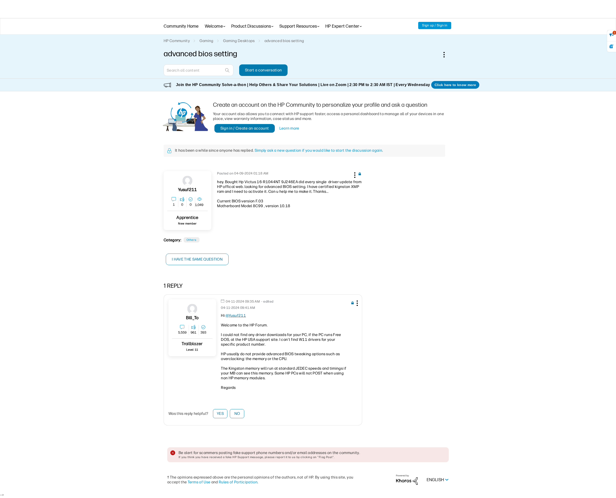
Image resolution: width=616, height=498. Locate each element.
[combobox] (198, 70)
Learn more (289, 128)
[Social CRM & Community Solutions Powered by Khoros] (407, 480)
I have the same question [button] (197, 259)
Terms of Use (199, 482)
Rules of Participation (238, 482)
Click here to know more (455, 85)
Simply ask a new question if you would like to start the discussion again (318, 150)
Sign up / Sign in (434, 25)
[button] (354, 174)
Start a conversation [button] (263, 70)
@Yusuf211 (235, 315)
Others (191, 240)
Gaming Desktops (239, 40)
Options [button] (447, 54)
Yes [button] (220, 413)
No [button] (237, 413)
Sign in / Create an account (244, 128)
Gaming (206, 40)
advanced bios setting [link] (284, 40)
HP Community (177, 40)
